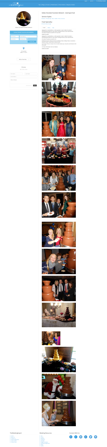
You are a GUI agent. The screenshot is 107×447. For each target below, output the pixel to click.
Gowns (42, 445)
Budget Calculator (44, 442)
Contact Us (13, 438)
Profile (44, 27)
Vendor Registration (15, 439)
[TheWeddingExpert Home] (15, 4)
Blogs (43, 4)
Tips (39, 4)
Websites (42, 438)
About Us (13, 437)
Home (12, 435)
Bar (53, 18)
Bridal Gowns (54, 4)
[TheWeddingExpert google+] (75, 436)
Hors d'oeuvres (62, 18)
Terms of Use (14, 440)
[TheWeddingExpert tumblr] (85, 436)
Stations (43, 18)
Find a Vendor (62, 4)
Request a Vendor (71, 4)
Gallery (48, 27)
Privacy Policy (14, 442)
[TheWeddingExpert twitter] (90, 436)
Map (53, 27)
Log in (86, 1)
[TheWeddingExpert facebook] (70, 436)
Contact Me (32, 41)
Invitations (43, 439)
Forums (48, 4)
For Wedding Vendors (101, 1)
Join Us (91, 1)
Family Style (49, 18)
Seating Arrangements (45, 443)
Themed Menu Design (46, 23)
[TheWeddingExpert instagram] (95, 436)
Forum (42, 437)
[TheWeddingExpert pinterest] (80, 436)
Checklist (42, 440)
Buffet (56, 18)
